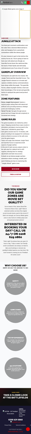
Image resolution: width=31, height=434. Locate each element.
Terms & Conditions (21, 425)
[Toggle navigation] (28, 2)
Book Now (15, 169)
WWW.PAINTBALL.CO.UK (15, 431)
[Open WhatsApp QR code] (25, 2)
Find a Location (15, 174)
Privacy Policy (8, 425)
